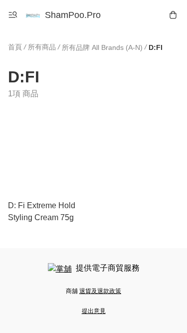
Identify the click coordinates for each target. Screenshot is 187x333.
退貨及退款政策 (100, 291)
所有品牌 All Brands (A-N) (102, 47)
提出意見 (94, 311)
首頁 (15, 47)
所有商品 (42, 47)
